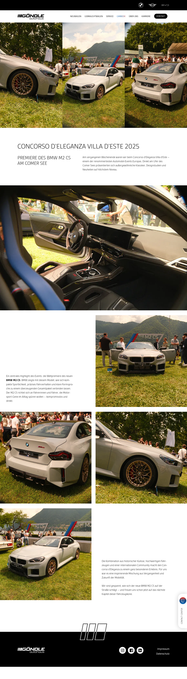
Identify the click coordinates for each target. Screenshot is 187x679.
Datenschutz (162, 653)
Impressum (163, 648)
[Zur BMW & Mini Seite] (147, 5)
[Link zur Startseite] (31, 16)
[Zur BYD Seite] (165, 5)
